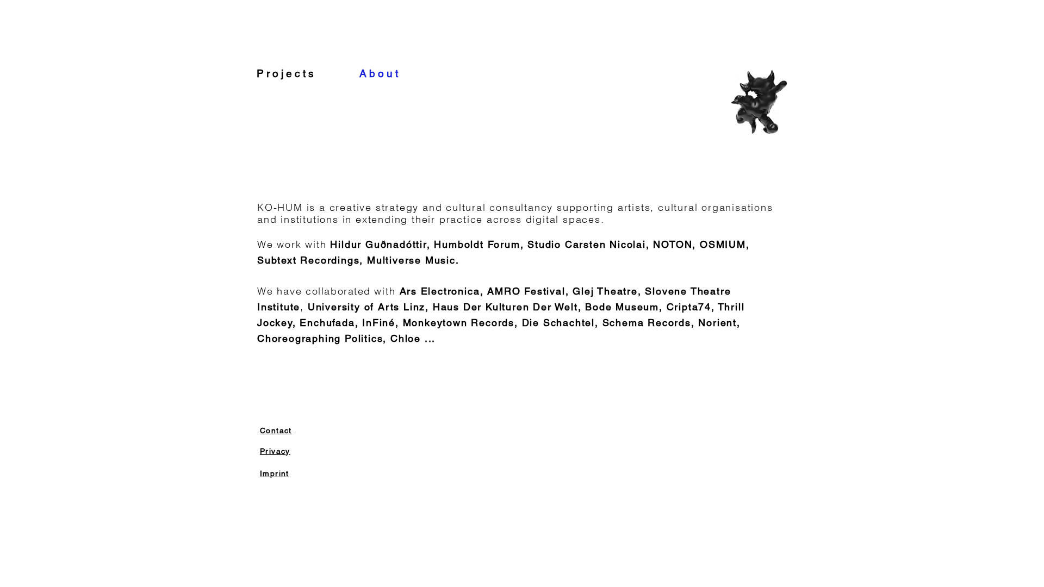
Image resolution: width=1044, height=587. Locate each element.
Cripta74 (689, 307)
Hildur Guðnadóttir (378, 244)
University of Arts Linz (366, 307)
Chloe (405, 338)
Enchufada (327, 322)
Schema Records (646, 322)
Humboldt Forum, (480, 244)
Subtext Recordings (308, 260)
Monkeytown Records (458, 322)
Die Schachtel (558, 322)
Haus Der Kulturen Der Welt (505, 307)
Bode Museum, (624, 307)
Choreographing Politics (320, 338)
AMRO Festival (526, 291)
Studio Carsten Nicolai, (590, 244)
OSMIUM (723, 244)
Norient (717, 322)
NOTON (672, 244)
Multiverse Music (411, 260)
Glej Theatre (605, 291)
